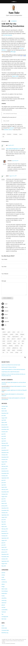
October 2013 (5, 494)
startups (16, 352)
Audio (3, 577)
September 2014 (5, 478)
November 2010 (5, 556)
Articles (3, 575)
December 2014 (5, 471)
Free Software (5, 591)
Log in (3, 625)
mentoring (17, 345)
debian (4, 134)
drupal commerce (15, 336)
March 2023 (4, 411)
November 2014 (5, 473)
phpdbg (4, 350)
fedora (8, 338)
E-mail (6, 304)
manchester (5, 345)
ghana (15, 341)
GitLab (6, 314)
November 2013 (5, 491)
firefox (24, 338)
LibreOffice (4, 598)
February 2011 (5, 549)
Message (4, 281)
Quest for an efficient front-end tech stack (11, 365)
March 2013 (4, 503)
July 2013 (3, 498)
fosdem (4, 341)
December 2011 (5, 533)
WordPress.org (5, 632)
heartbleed (9, 343)
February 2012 (5, 529)
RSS (5, 325)
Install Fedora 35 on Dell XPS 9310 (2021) (10, 371)
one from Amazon (7, 35)
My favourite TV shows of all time (9, 367)
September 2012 (5, 515)
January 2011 (4, 552)
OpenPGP (7, 321)
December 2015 (5, 457)
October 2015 (5, 459)
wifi (3, 136)
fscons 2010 (9, 341)
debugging (22, 334)
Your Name (4, 259)
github (23, 341)
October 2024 (5, 406)
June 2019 (4, 436)
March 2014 (4, 487)
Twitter (6, 307)
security (11, 352)
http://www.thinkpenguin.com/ (13, 148)
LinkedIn (6, 311)
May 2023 (4, 408)
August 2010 (4, 563)
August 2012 (4, 517)
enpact (4, 338)
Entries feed (4, 628)
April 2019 (4, 441)
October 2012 (5, 512)
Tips (2, 614)
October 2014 (5, 475)
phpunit (13, 350)
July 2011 (3, 542)
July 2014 (3, 480)
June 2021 (4, 415)
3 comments (14, 21)
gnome (4, 343)
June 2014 (4, 482)
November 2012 (5, 510)
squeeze (20, 134)
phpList (3, 605)
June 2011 (4, 545)
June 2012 (4, 519)
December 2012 (5, 508)
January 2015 (4, 468)
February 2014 (5, 489)
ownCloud (4, 602)
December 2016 (5, 452)
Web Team (4, 619)
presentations (19, 350)
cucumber (11, 334)
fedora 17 (19, 338)
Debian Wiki (15, 76)
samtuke (3, 382)
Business (3, 579)
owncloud (8, 347)
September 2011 (5, 538)
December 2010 (5, 554)
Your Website (5, 273)
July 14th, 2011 (15, 160)
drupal (9, 336)
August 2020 (4, 418)
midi (21, 345)
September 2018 (5, 445)
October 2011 (5, 535)
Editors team (4, 589)
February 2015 (5, 466)
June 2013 (4, 501)
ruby (3, 352)
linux (23, 343)
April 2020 (4, 420)
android (4, 332)
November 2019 (5, 429)
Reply (3, 148)
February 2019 (5, 443)
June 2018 (4, 448)
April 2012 (4, 524)
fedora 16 (13, 338)
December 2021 (5, 413)
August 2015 (4, 461)
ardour (14, 332)
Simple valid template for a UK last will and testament (13, 369)
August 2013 (4, 496)
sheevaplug (15, 134)
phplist (9, 350)
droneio (4, 336)
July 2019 (3, 434)
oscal (3, 347)
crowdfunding (5, 334)
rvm (7, 352)
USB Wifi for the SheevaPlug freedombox (13, 24)
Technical (4, 612)
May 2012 (4, 522)
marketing (11, 345)
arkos (18, 332)
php (21, 347)
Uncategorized (5, 616)
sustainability (4, 609)
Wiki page (13, 51)
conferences (4, 582)
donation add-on (8, 129)
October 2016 (5, 454)
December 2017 (5, 450)
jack (19, 343)
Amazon (12, 128)
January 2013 (4, 505)
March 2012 (4, 526)
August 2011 (4, 540)
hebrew (14, 343)
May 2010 (4, 566)
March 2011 (4, 547)
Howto (3, 595)
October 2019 (5, 431)
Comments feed (5, 630)
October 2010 (5, 559)
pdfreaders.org (15, 347)
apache (9, 332)
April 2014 (4, 485)
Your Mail (4, 266)
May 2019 (4, 438)
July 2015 (3, 464)
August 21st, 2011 (13, 175)
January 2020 (4, 424)
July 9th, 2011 (11, 145)
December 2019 (5, 427)
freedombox (9, 134)
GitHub (6, 318)
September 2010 (5, 561)
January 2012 (4, 531)
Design (3, 586)
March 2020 (4, 422)
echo (22, 336)
